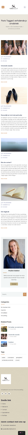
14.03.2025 (5, 157)
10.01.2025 (5, 207)
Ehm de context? (6, 162)
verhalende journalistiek (7, 360)
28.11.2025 (5, 61)
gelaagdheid (19, 357)
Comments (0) (6, 58)
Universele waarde (6, 66)
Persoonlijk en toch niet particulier (11, 115)
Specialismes (5, 412)
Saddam (11, 342)
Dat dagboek (5, 212)
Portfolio (4, 415)
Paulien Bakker (7, 56)
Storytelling (4, 315)
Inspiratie (3, 310)
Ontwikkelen (4, 312)
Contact (4, 409)
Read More (4, 82)
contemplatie (11, 357)
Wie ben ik (5, 406)
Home (4, 404)
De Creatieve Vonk (5, 307)
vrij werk (17, 360)
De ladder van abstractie (15, 327)
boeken (3, 357)
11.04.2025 (5, 110)
